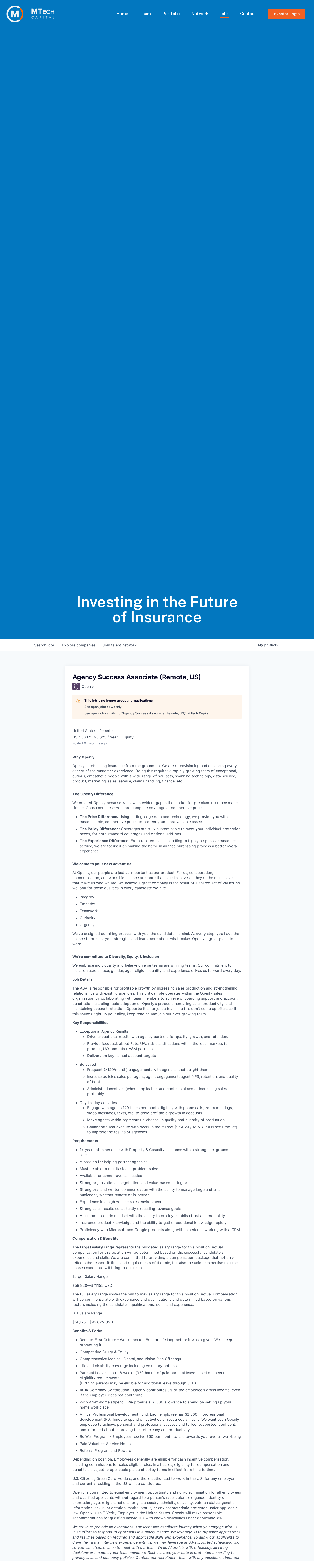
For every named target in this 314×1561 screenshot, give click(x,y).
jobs (44, 645)
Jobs (224, 13)
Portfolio (171, 13)
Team (145, 13)
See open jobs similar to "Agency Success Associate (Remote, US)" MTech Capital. (147, 713)
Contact (248, 13)
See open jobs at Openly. (103, 707)
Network (199, 13)
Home (122, 13)
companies (78, 645)
